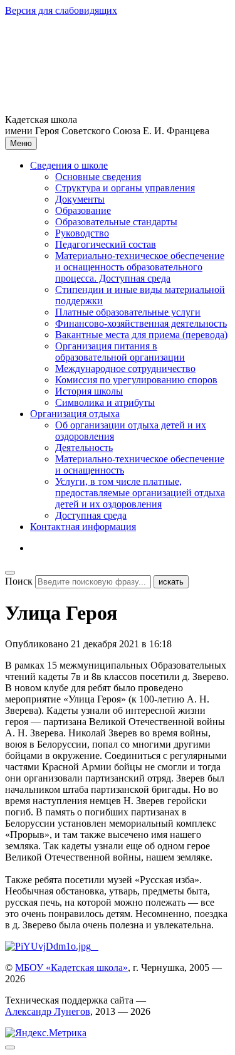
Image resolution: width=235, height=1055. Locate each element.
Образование (83, 210)
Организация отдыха (75, 413)
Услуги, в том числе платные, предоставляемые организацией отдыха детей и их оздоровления (140, 492)
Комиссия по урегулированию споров (136, 379)
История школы (89, 391)
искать (171, 581)
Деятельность (84, 447)
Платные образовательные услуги (128, 312)
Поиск (19, 581)
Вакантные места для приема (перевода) (141, 334)
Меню (21, 143)
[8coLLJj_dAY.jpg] (94, 946)
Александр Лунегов (47, 1011)
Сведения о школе (69, 165)
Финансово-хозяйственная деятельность (141, 323)
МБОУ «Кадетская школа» (71, 967)
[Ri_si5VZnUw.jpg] (97, 946)
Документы (80, 199)
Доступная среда (91, 515)
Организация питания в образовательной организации (120, 352)
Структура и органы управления (125, 188)
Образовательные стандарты (116, 221)
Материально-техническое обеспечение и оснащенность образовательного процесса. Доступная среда (139, 267)
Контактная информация (83, 526)
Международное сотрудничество (125, 368)
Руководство (82, 233)
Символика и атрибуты (105, 402)
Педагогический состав (105, 244)
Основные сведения (98, 176)
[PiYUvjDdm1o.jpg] (49, 946)
